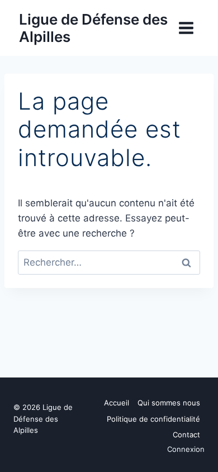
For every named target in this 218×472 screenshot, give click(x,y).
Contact (186, 434)
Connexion (186, 449)
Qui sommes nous (169, 402)
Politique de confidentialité (153, 418)
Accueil (116, 402)
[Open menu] (186, 27)
